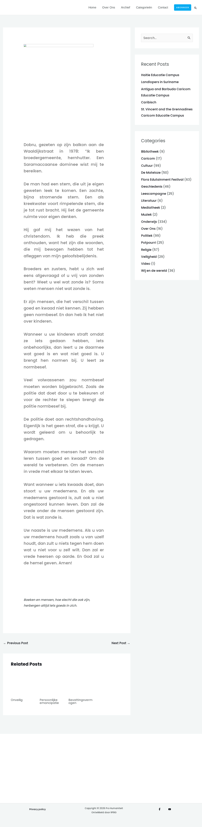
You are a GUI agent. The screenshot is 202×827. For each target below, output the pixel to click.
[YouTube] (169, 809)
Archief (125, 7)
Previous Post (15, 643)
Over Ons (108, 7)
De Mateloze (151, 172)
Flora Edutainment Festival (162, 179)
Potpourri (148, 242)
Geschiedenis (151, 186)
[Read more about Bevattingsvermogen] (81, 682)
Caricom (148, 158)
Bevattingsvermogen (80, 701)
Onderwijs (149, 222)
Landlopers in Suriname (160, 82)
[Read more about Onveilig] (23, 682)
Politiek (146, 235)
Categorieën (144, 7)
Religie (146, 250)
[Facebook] (159, 809)
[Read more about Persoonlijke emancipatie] (52, 682)
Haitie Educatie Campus (160, 75)
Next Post (120, 643)
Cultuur (147, 165)
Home (92, 7)
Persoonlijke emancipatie (49, 701)
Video (145, 263)
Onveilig (17, 700)
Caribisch (148, 102)
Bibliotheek (150, 151)
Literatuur (149, 200)
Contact (163, 7)
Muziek (146, 214)
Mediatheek (150, 207)
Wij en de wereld (154, 270)
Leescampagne (153, 193)
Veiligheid (149, 257)
